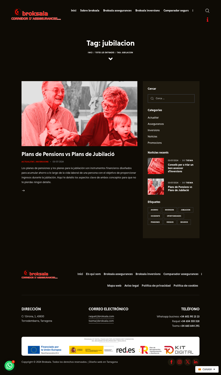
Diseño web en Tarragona (103, 361)
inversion (169, 210)
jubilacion (185, 210)
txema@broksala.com (101, 320)
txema (189, 160)
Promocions (155, 142)
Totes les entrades (104, 52)
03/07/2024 (58, 161)
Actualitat (28, 161)
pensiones (155, 222)
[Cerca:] (171, 98)
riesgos (170, 222)
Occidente (155, 216)
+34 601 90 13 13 (189, 316)
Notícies (152, 136)
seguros (184, 222)
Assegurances (156, 123)
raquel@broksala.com (101, 316)
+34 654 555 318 (190, 321)
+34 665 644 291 (189, 325)
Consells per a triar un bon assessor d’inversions (180, 168)
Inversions (42, 161)
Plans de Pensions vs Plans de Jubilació (68, 154)
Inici (90, 52)
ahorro (154, 210)
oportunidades (174, 216)
